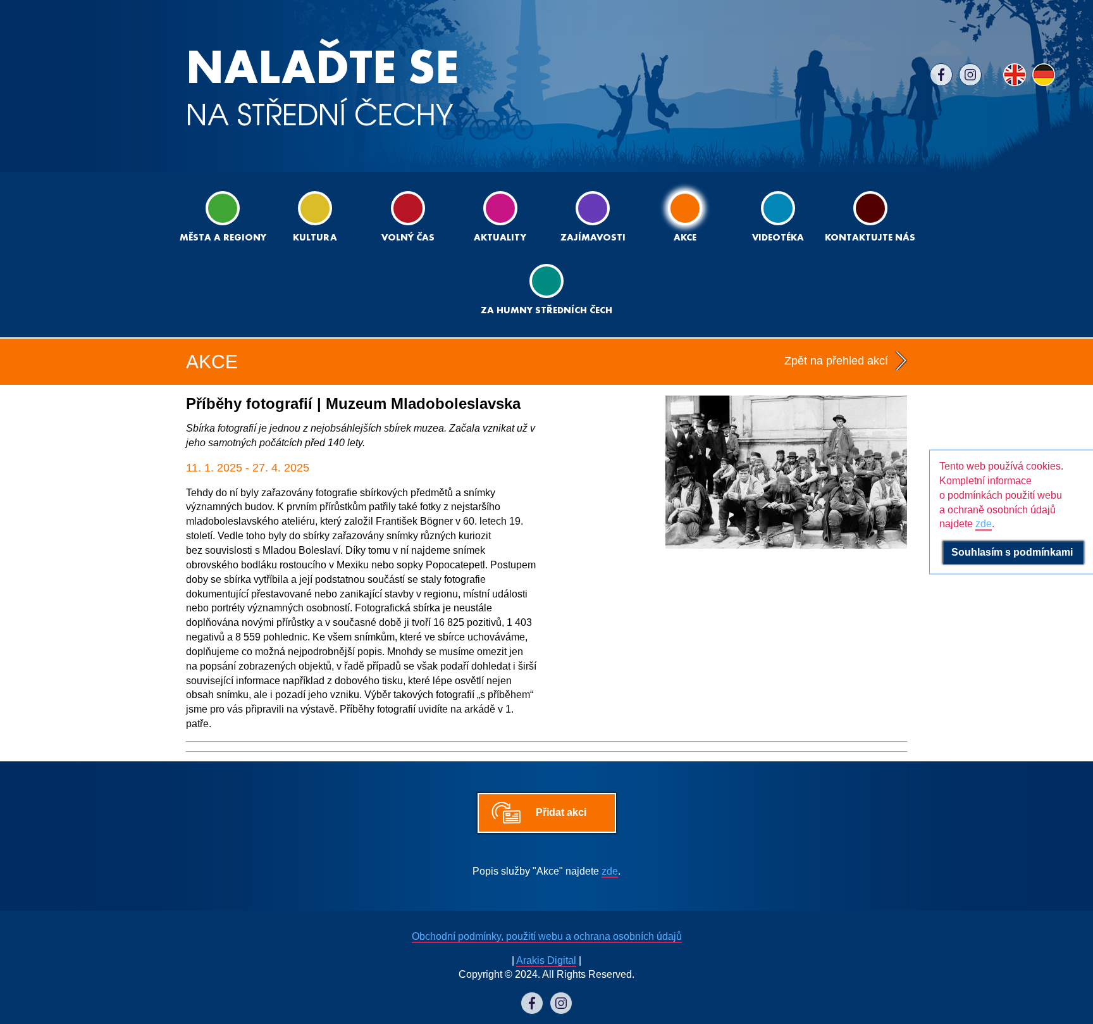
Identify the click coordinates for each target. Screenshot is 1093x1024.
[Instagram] (970, 74)
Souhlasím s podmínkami (1013, 552)
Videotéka (778, 238)
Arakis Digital (546, 960)
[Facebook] (941, 74)
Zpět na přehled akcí (836, 360)
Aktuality (500, 238)
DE (1043, 74)
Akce (685, 238)
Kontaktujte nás (870, 238)
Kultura (315, 238)
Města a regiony (223, 238)
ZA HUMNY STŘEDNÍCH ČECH (546, 310)
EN (1014, 74)
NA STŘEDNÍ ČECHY (322, 88)
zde (610, 871)
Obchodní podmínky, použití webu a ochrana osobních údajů (547, 936)
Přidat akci (561, 812)
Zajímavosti (593, 238)
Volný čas (408, 238)
